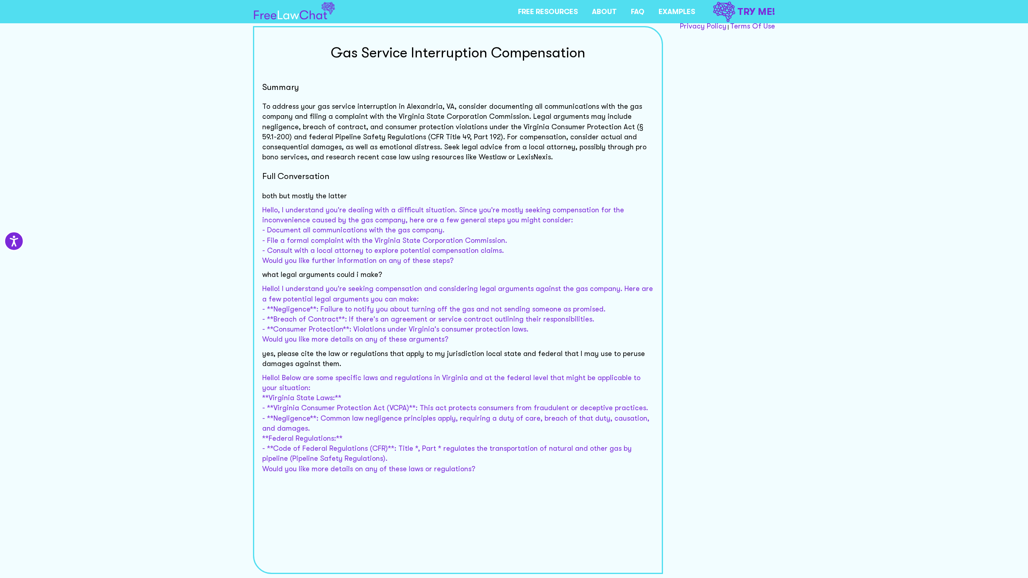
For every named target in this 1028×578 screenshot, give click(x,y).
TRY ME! (756, 11)
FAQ (638, 12)
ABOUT (604, 12)
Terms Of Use (752, 26)
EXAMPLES (677, 12)
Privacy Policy (703, 26)
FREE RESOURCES (548, 12)
